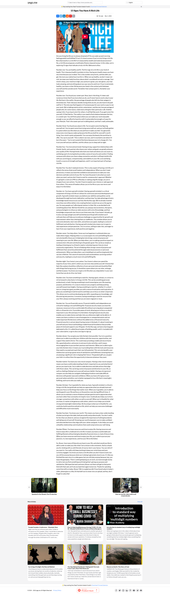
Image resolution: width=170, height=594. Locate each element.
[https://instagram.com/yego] (123, 590)
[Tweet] (61, 16)
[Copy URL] (73, 16)
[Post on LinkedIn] (64, 16)
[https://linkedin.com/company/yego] (126, 590)
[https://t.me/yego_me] (137, 590)
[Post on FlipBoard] (70, 16)
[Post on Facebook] (57, 16)
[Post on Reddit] (67, 16)
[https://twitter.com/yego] (119, 590)
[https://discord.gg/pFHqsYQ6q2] (141, 590)
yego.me (32, 2)
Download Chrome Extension (99, 6)
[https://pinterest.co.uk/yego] (130, 590)
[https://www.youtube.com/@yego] (133, 590)
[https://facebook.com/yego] (116, 590)
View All (139, 501)
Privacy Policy (57, 590)
